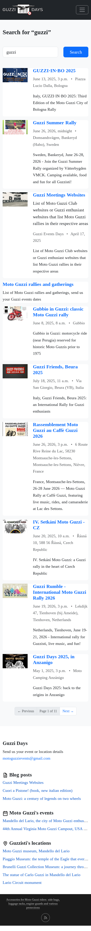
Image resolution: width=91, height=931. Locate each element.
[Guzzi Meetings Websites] (15, 199)
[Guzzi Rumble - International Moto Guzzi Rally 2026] (15, 590)
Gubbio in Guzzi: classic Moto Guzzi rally (58, 311)
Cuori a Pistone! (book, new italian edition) (37, 790)
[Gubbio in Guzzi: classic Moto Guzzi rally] (15, 313)
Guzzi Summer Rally (54, 122)
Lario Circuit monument (22, 882)
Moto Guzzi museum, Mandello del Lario (36, 851)
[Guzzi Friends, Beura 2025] (15, 371)
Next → (68, 711)
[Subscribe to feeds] (45, 917)
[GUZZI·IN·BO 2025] (15, 74)
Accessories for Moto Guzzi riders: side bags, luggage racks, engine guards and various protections (33, 903)
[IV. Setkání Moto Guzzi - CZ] (15, 526)
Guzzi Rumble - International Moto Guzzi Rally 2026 (59, 592)
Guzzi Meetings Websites (59, 195)
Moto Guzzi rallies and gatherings (38, 284)
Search (76, 52)
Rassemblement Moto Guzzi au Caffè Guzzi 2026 (55, 430)
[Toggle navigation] (82, 9)
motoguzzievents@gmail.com (26, 758)
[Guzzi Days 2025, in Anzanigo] (15, 661)
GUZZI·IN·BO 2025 (54, 70)
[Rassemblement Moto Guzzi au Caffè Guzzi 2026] (15, 428)
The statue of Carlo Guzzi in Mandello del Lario (41, 875)
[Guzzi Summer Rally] (15, 126)
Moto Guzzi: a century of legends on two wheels (42, 798)
